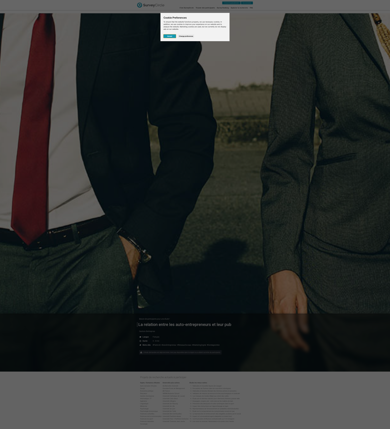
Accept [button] (170, 36)
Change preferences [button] (186, 36)
